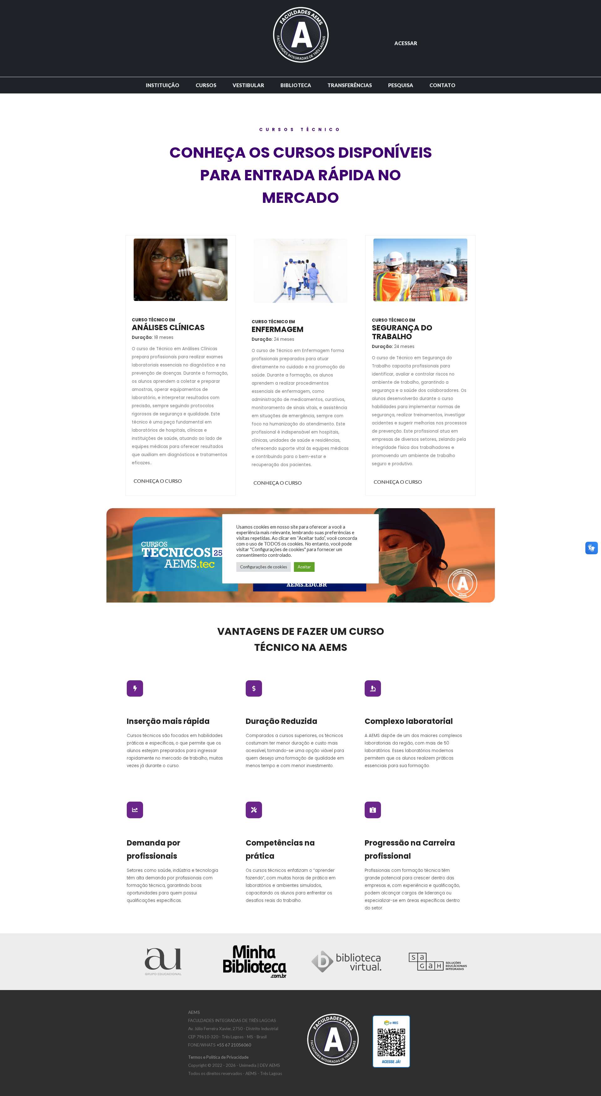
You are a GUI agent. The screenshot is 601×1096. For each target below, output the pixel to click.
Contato (442, 85)
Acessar (405, 43)
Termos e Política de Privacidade (218, 1057)
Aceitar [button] (304, 566)
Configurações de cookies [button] (263, 566)
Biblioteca (295, 85)
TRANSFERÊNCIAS (349, 85)
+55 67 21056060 (234, 1044)
